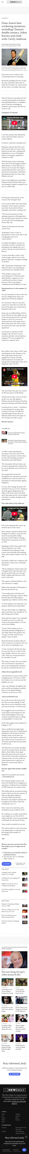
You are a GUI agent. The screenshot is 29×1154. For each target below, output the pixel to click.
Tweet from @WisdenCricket (10, 696)
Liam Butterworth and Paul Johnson (11, 44)
